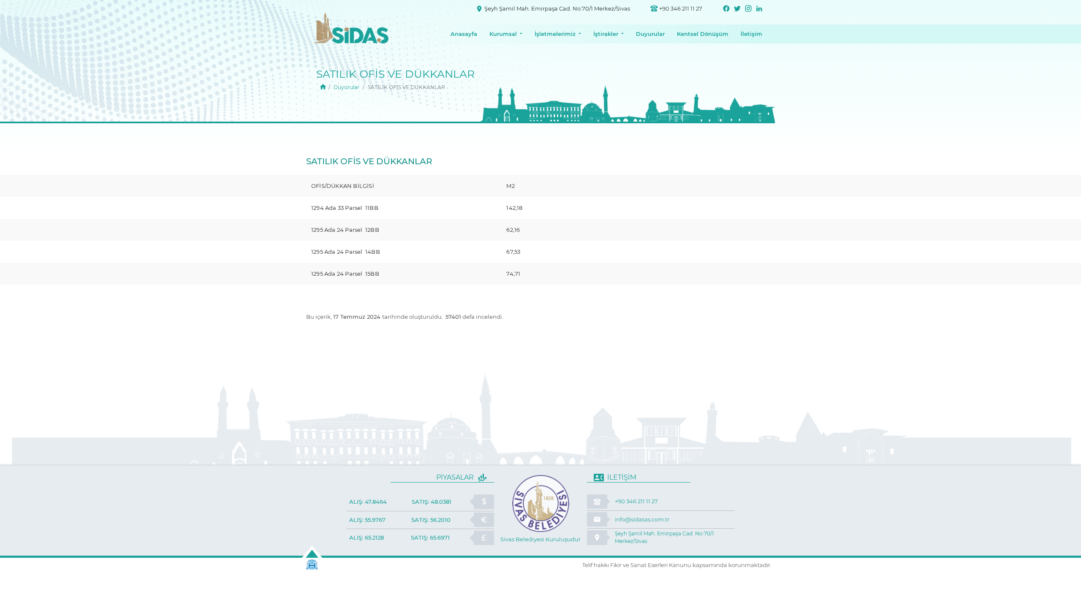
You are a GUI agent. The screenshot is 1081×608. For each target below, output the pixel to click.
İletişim (751, 33)
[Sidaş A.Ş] (323, 87)
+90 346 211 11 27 (680, 8)
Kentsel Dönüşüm (702, 33)
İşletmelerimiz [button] (555, 33)
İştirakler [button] (605, 33)
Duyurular (650, 33)
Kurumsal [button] (503, 33)
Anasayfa (464, 33)
